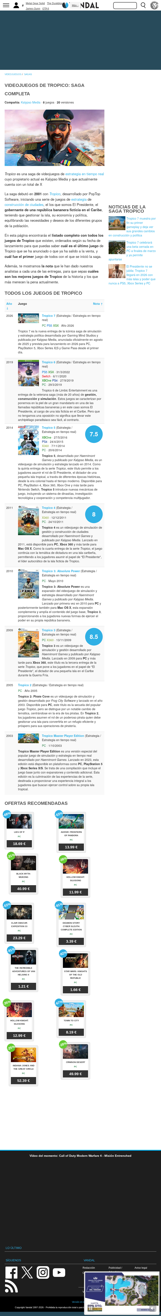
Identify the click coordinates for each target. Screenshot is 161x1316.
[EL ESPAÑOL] (154, 5)
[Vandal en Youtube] (59, 1272)
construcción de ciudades (24, 204)
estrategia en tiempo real (84, 173)
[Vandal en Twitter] (27, 1272)
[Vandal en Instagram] (43, 1272)
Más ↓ (75, 5)
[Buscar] (143, 5)
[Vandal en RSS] (11, 1285)
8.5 (94, 636)
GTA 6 (45, 8)
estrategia (79, 199)
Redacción (89, 1267)
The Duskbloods (56, 3)
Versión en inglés (80, 1302)
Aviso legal (141, 1267)
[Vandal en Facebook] (11, 1272)
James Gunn (33, 8)
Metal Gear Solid (35, 3)
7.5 (94, 434)
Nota (98, 303)
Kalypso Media (30, 102)
